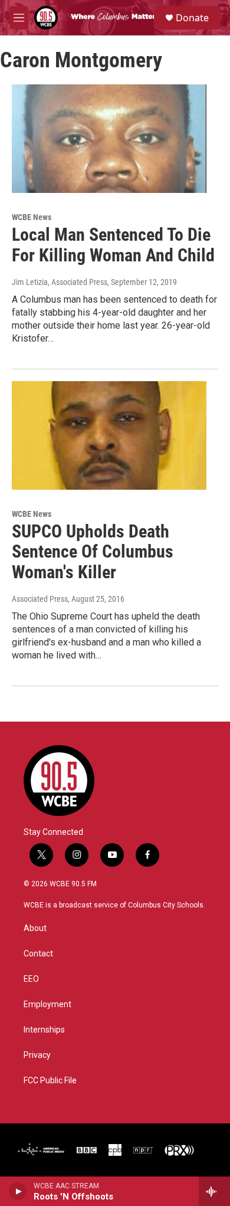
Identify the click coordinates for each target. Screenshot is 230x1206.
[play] (18, 1191)
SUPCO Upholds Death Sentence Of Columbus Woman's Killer (92, 552)
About (35, 928)
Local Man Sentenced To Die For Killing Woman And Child (113, 245)
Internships (44, 1029)
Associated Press (40, 599)
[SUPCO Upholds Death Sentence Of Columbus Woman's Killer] (109, 435)
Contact (38, 953)
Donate (192, 17)
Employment (47, 1004)
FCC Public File (50, 1080)
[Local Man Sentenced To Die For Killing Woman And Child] (109, 138)
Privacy (37, 1055)
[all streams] (214, 1191)
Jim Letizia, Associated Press (59, 282)
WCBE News (31, 217)
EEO (31, 979)
